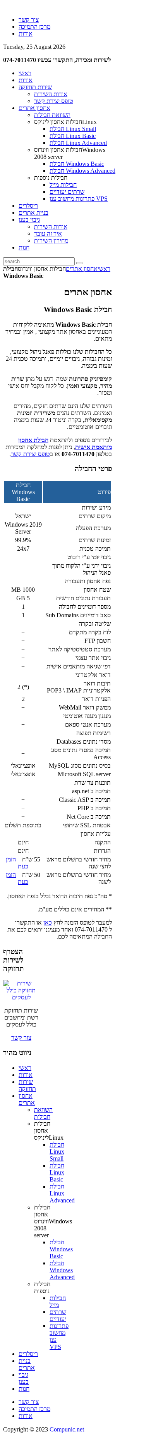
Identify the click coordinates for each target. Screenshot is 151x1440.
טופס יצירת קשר (30, 454)
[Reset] (79, 263)
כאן (47, 922)
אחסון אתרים (82, 268)
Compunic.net (67, 1429)
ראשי (104, 268)
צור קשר (21, 1037)
